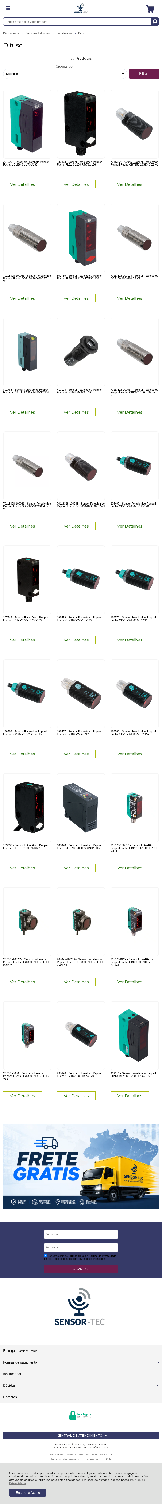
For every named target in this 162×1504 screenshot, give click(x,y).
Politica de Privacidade (102, 1255)
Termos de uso (77, 1255)
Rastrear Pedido (27, 1351)
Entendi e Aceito (28, 1493)
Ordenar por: (65, 66)
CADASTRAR (81, 1268)
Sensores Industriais (38, 33)
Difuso (82, 33)
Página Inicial (11, 33)
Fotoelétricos (65, 33)
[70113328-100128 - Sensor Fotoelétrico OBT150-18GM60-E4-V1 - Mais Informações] (134, 238)
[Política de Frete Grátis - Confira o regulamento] (81, 1166)
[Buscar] (155, 21)
